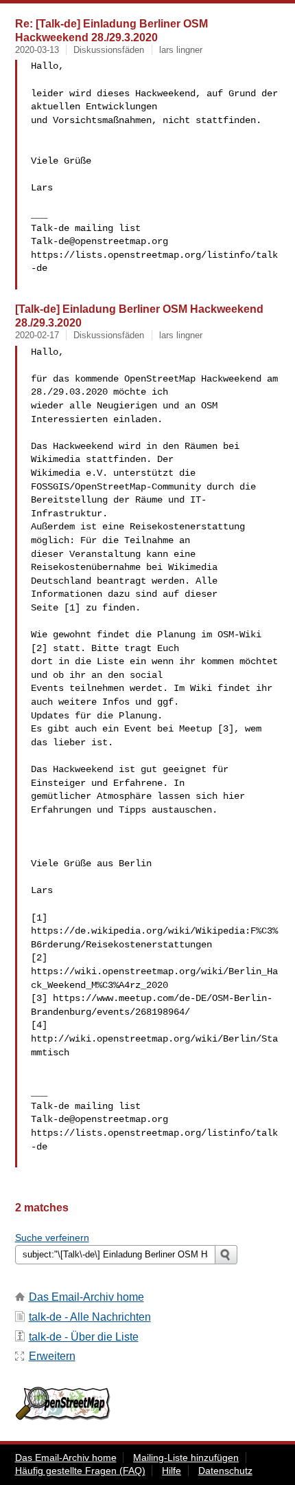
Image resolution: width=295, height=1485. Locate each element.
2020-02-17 (37, 335)
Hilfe (171, 1470)
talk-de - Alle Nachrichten (90, 1317)
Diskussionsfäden (108, 50)
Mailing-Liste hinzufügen (186, 1457)
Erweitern (52, 1356)
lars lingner (180, 50)
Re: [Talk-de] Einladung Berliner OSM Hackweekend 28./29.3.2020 (111, 30)
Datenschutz (225, 1470)
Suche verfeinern (52, 1237)
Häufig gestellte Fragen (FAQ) (80, 1470)
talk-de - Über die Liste (84, 1337)
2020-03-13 (37, 50)
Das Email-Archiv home (86, 1297)
